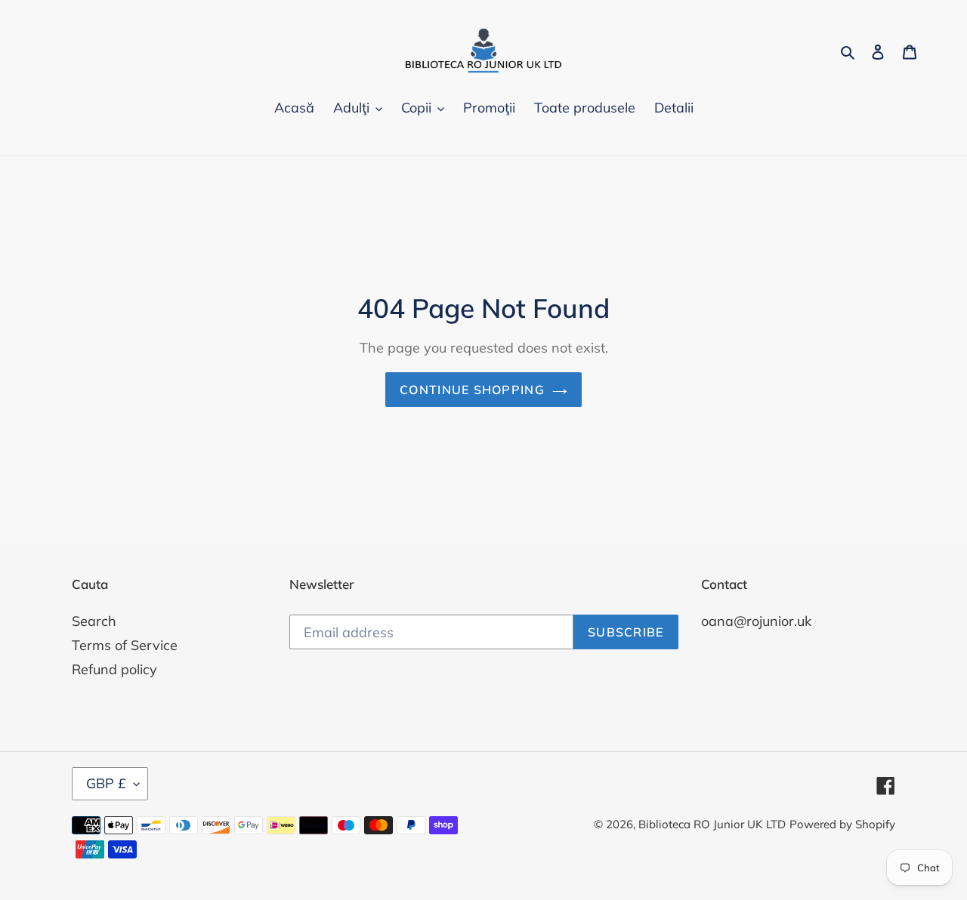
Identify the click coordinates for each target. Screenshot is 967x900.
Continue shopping (472, 389)
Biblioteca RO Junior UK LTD (712, 824)
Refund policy (114, 669)
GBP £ (106, 783)
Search (94, 621)
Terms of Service (125, 645)
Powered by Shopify (842, 824)
